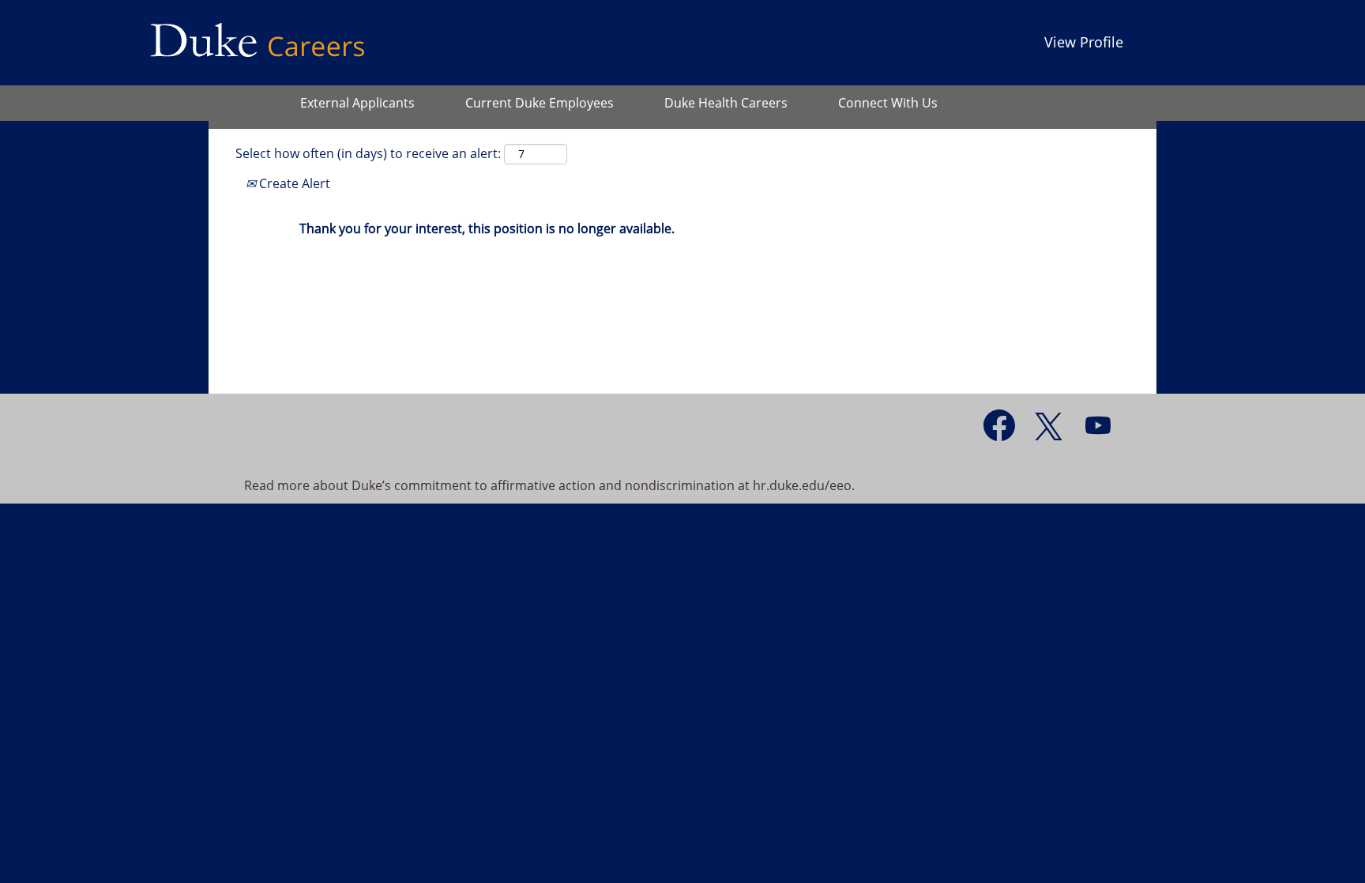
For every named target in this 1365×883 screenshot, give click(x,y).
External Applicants (357, 102)
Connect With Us (888, 102)
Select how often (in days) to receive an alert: (368, 153)
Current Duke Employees (539, 102)
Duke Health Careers (726, 102)
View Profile (1083, 41)
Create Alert (293, 183)
